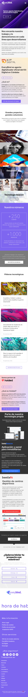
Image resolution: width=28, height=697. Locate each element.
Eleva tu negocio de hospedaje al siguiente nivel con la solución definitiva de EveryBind (13, 355)
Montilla (3, 680)
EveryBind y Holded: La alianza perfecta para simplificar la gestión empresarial (13, 299)
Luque (2, 676)
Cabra (2, 665)
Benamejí (3, 662)
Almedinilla (4, 660)
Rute (2, 687)
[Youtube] (14, 654)
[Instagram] (7, 654)
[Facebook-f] (4, 654)
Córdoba (3, 667)
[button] (25, 3)
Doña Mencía (4, 669)
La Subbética (4, 671)
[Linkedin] (10, 654)
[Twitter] (17, 654)
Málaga (3, 678)
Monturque (4, 682)
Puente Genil (4, 685)
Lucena (3, 674)
